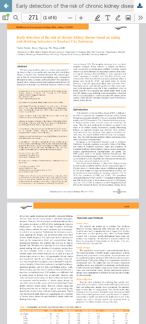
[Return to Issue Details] (6, 6)
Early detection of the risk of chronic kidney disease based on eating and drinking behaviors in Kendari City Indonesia (81, 6)
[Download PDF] (140, 6)
